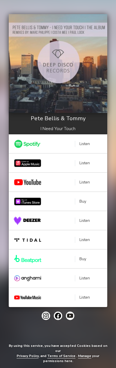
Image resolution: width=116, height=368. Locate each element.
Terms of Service (61, 356)
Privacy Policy (28, 356)
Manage (84, 356)
